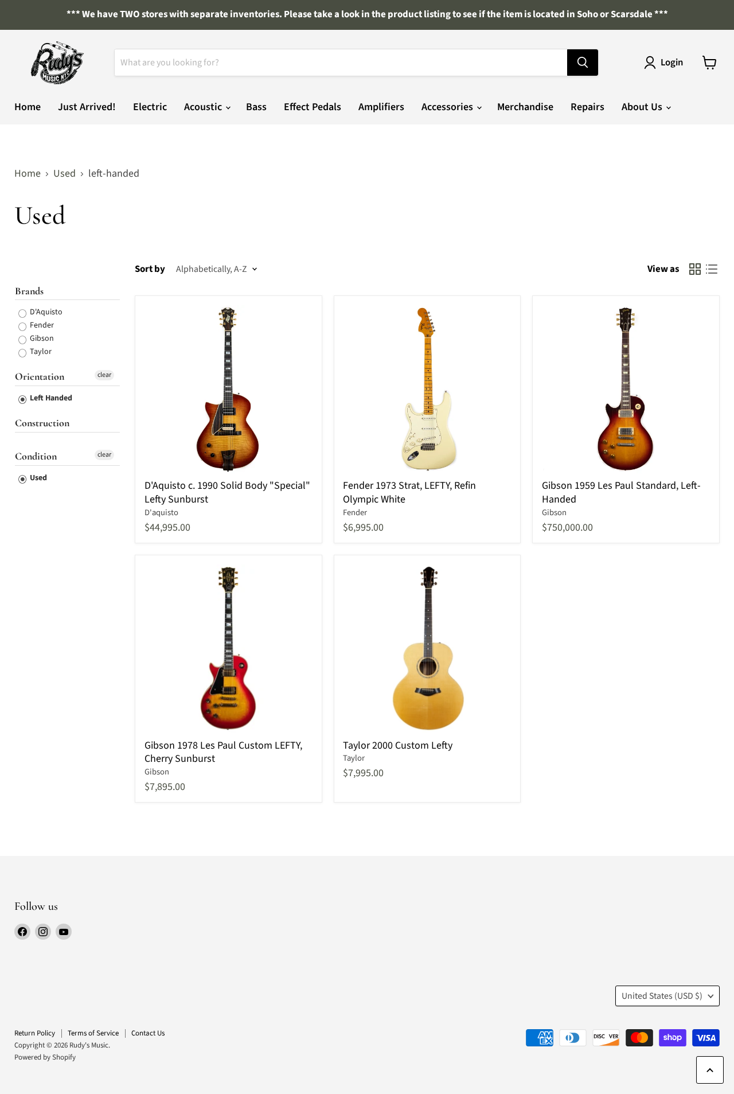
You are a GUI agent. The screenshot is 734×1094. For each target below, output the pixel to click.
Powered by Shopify (45, 1057)
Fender (41, 325)
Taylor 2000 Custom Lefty (397, 745)
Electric (150, 107)
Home (27, 107)
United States (662, 996)
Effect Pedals (312, 107)
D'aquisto (161, 513)
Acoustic (204, 107)
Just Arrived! (87, 107)
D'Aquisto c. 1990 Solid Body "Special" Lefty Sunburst (227, 492)
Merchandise (525, 107)
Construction (42, 422)
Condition (36, 456)
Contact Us (148, 1033)
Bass (256, 107)
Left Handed (50, 398)
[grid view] (694, 269)
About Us (643, 107)
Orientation (39, 376)
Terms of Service (93, 1033)
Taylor (40, 351)
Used (64, 174)
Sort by (150, 269)
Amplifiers (381, 107)
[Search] (582, 62)
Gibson (41, 338)
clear (104, 375)
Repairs (587, 107)
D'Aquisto (45, 312)
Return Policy (34, 1033)
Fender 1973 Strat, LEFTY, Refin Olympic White (409, 492)
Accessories (448, 107)
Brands (29, 291)
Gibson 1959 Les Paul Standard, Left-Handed (621, 492)
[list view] (711, 269)
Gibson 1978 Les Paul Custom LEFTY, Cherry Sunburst (223, 752)
